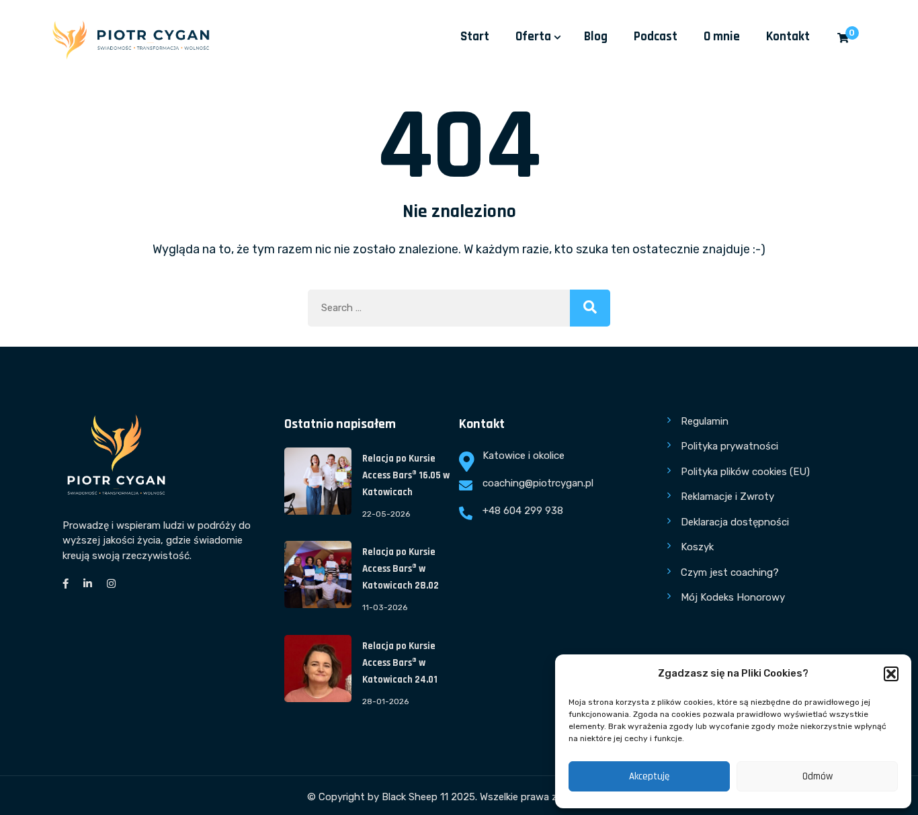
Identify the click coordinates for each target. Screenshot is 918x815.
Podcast (655, 36)
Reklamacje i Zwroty (727, 496)
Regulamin (704, 421)
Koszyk (697, 547)
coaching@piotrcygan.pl (538, 483)
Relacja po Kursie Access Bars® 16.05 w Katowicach (406, 475)
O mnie (722, 36)
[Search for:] (459, 308)
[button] (891, 674)
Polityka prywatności (729, 446)
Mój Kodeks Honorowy (733, 597)
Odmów (817, 776)
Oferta (533, 36)
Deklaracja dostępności (735, 522)
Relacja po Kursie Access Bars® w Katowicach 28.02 (400, 569)
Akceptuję (649, 776)
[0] (843, 39)
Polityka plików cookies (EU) (745, 472)
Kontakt (788, 36)
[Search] (590, 308)
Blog (596, 36)
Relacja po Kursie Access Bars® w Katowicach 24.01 (399, 663)
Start (474, 36)
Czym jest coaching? (730, 572)
